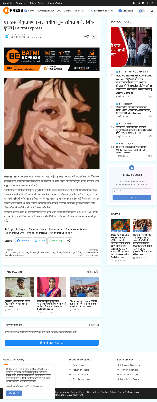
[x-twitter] (147, 3)
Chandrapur (56, 229)
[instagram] (152, 3)
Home (31, 10)
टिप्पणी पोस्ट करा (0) (51, 342)
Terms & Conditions (128, 392)
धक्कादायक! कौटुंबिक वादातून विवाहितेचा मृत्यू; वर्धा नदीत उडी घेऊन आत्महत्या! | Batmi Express (51, 305)
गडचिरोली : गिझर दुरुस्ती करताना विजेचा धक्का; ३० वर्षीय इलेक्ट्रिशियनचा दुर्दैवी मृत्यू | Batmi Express (134, 130)
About (66, 392)
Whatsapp (57, 240)
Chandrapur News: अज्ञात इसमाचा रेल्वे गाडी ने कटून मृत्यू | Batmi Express (83, 304)
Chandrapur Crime (76, 229)
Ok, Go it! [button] (14, 393)
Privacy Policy (37, 3)
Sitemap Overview (130, 365)
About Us (7, 3)
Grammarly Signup (130, 374)
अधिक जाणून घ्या (28, 381)
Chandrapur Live (14, 232)
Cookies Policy (54, 3)
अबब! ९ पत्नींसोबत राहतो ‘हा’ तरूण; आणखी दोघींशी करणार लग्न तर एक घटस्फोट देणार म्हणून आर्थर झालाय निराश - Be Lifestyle (142, 245)
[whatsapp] (139, 3)
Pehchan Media (81, 369)
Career (67, 10)
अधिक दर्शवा (93, 272)
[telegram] (143, 3)
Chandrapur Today (61, 232)
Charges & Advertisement (69, 395)
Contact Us (93, 392)
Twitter (41, 240)
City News (127, 10)
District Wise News (103, 10)
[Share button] (68, 240)
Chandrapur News (37, 232)
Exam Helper (79, 365)
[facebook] (134, 3)
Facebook (26, 240)
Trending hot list (129, 369)
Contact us (21, 3)
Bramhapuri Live (81, 379)
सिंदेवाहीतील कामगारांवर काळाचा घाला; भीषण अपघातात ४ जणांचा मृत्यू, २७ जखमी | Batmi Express (133, 110)
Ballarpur (20, 229)
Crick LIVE (79, 10)
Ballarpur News (37, 229)
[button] (152, 11)
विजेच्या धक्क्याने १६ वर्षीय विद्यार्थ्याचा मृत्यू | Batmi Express (17, 304)
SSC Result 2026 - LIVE (49, 10)
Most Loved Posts (129, 379)
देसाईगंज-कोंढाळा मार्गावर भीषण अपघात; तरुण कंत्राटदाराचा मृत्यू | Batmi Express (131, 150)
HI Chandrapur (80, 374)
